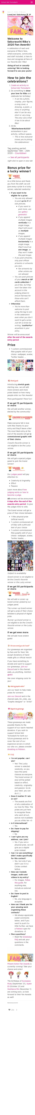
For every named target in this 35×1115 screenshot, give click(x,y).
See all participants (19, 157)
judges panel (16, 474)
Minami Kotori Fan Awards (18, 964)
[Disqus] (17, 1037)
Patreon (19, 929)
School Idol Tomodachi (9, 2)
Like (12, 1010)
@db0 (10, 675)
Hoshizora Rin (13, 989)
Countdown (20, 153)
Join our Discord (14, 696)
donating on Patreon (16, 749)
